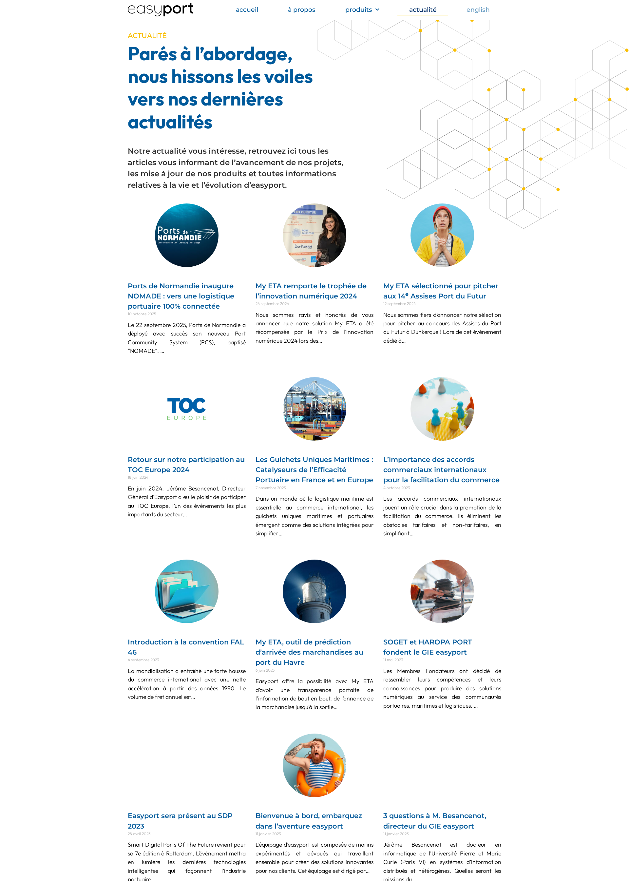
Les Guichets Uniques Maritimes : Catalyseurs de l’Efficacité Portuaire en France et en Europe (314, 469)
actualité (423, 9)
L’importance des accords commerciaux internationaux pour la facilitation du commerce (441, 469)
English (478, 9)
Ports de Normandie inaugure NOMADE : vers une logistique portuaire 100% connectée (181, 296)
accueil (247, 9)
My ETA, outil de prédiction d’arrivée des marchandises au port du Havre (309, 652)
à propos (301, 9)
